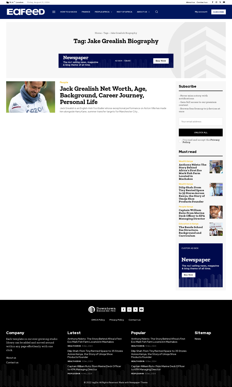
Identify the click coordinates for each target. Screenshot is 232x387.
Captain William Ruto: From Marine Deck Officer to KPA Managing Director (192, 214)
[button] (156, 11)
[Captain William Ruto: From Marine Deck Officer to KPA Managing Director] (216, 212)
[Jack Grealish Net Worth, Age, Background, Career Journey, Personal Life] (30, 97)
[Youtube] (224, 2)
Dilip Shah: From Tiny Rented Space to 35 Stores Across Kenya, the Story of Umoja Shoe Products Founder (192, 194)
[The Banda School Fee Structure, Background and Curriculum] (216, 229)
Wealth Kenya (186, 161)
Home (98, 33)
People (64, 82)
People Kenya (186, 207)
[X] (220, 2)
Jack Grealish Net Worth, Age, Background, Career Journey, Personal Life (103, 95)
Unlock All (201, 132)
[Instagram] (216, 2)
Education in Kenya (188, 224)
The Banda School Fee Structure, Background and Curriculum (191, 231)
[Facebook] (212, 2)
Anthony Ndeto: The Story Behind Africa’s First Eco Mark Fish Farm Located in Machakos (192, 172)
